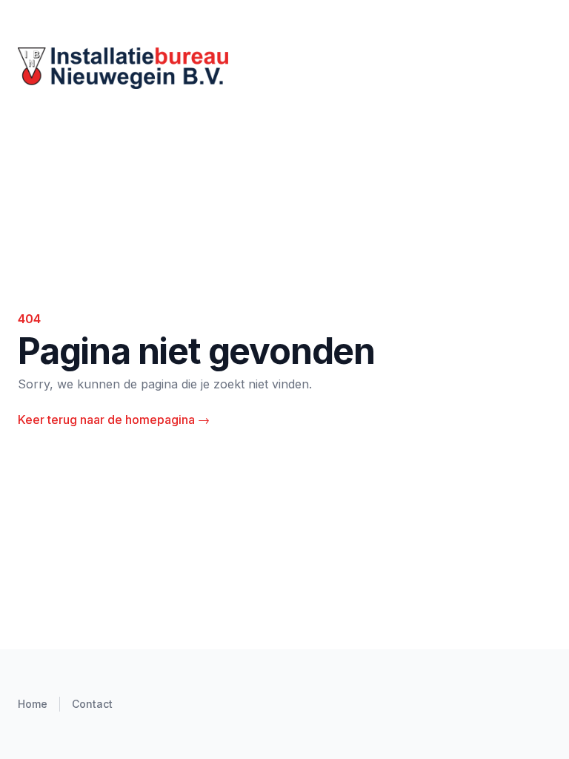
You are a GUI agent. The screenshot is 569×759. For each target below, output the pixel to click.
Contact (92, 703)
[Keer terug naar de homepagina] (284, 68)
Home (32, 703)
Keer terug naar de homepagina (114, 419)
